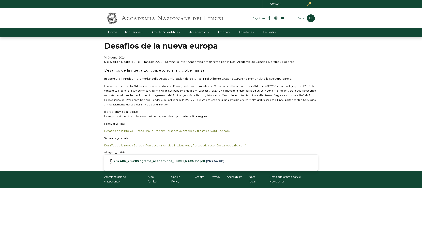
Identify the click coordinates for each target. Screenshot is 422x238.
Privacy (215, 176)
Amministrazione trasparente (115, 179)
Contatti (275, 3)
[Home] (165, 18)
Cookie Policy (175, 179)
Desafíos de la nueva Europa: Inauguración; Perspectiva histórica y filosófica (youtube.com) (167, 131)
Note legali (252, 179)
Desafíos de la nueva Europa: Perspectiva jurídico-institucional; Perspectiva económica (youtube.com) (175, 145)
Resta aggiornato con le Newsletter (285, 179)
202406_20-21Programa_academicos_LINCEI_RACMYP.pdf (159, 161)
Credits (199, 176)
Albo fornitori (153, 179)
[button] (297, 4)
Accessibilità (234, 176)
